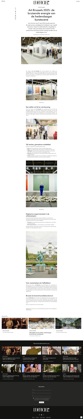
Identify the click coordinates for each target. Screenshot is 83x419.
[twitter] (15, 15)
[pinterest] (15, 12)
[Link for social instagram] (41, 415)
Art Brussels (28, 308)
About (33, 417)
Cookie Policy (48, 417)
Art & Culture (41, 7)
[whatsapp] (15, 17)
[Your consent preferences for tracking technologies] (81, 417)
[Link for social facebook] (39, 415)
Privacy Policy (47, 399)
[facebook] (15, 10)
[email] (15, 8)
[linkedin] (15, 14)
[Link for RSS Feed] (43, 414)
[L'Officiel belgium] (41, 3)
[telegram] (15, 19)
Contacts (37, 417)
